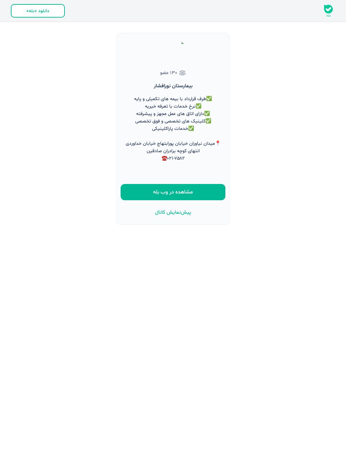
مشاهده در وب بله (173, 192)
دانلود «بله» (37, 11)
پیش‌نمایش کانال (173, 212)
